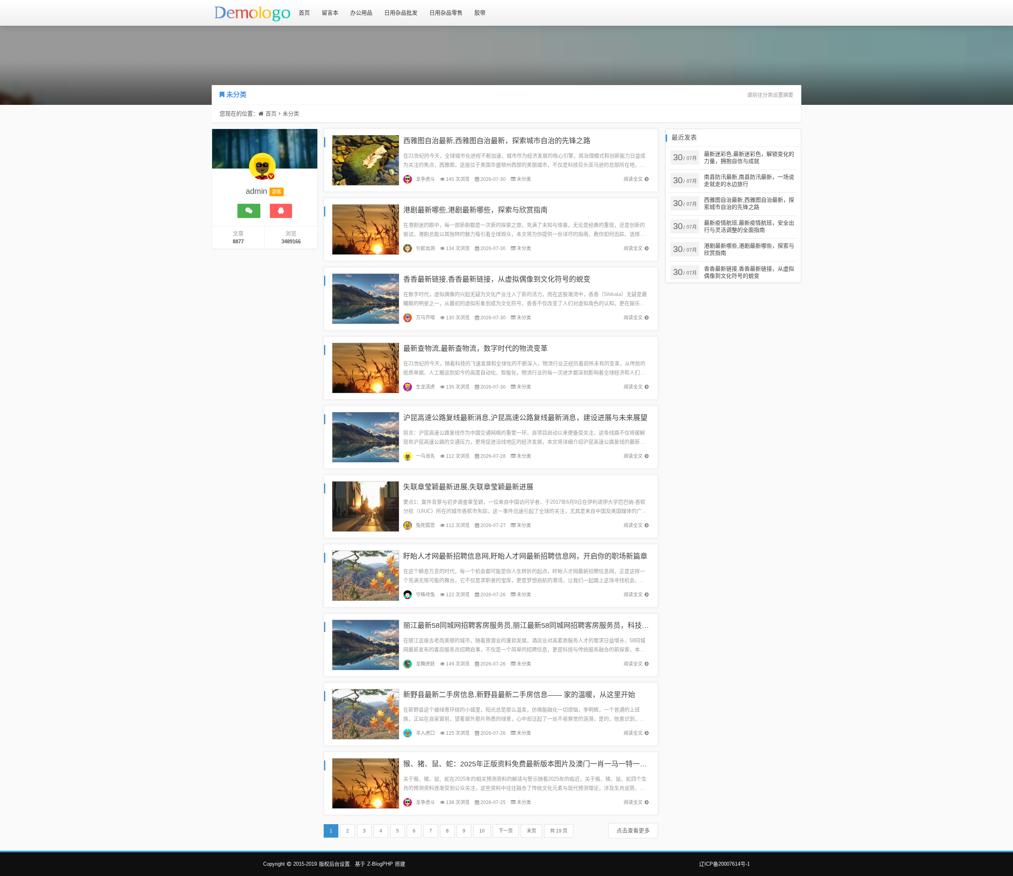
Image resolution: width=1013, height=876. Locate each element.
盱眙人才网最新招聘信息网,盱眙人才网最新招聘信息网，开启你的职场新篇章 (525, 556)
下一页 (506, 831)
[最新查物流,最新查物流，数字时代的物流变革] (365, 367)
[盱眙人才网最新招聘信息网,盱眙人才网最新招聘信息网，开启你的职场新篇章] (365, 575)
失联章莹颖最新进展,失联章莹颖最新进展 (468, 487)
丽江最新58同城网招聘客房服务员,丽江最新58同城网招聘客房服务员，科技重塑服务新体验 (547, 626)
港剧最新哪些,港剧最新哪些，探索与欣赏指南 (475, 210)
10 (482, 831)
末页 (531, 831)
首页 (304, 12)
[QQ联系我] (281, 211)
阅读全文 (633, 179)
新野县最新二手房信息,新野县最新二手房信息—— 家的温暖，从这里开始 (519, 695)
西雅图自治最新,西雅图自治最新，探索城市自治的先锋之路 (496, 141)
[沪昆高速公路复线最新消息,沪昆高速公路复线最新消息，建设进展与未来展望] (365, 437)
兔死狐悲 (425, 525)
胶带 (480, 12)
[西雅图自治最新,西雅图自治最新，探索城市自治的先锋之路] (365, 160)
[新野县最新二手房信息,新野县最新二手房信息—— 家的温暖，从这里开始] (365, 714)
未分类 (236, 95)
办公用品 (361, 12)
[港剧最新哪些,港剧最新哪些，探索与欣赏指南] (365, 229)
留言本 (330, 12)
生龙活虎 (425, 387)
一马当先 (425, 456)
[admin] (262, 170)
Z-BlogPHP (380, 864)
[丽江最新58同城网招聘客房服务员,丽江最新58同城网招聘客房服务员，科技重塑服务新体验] (365, 644)
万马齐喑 (425, 317)
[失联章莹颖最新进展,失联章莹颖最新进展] (365, 506)
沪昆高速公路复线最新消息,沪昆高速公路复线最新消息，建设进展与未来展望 (525, 418)
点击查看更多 (633, 830)
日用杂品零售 (446, 12)
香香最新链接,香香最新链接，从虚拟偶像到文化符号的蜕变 (496, 279)
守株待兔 (425, 594)
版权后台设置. (335, 864)
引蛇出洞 (425, 248)
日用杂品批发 (400, 12)
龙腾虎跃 (425, 664)
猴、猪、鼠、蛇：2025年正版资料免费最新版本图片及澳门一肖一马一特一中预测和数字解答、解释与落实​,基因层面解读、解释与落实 (615, 764)
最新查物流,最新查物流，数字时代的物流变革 (475, 349)
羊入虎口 (425, 733)
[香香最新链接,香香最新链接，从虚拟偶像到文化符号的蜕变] (365, 298)
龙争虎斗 (425, 179)
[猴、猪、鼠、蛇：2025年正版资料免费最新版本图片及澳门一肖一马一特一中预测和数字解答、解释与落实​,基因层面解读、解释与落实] (365, 783)
